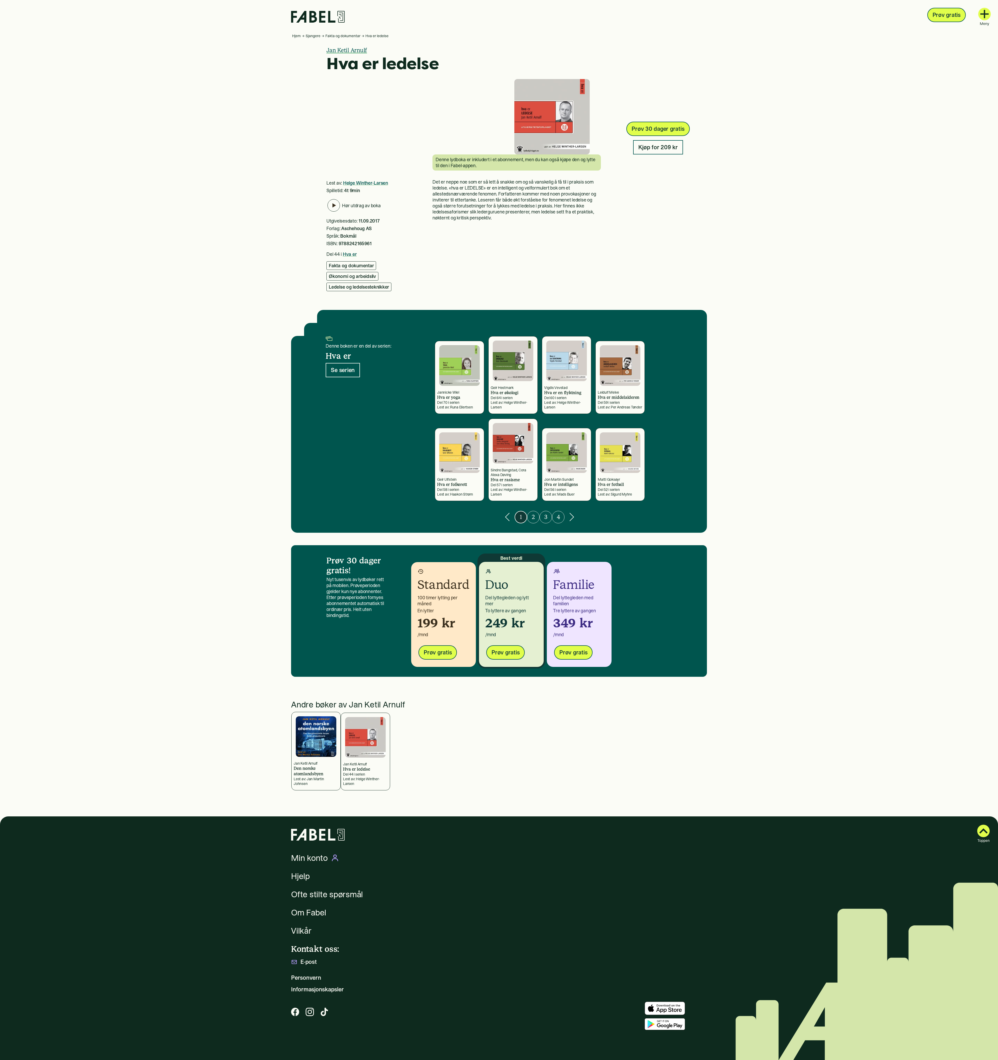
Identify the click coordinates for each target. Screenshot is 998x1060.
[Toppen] (983, 831)
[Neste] (571, 517)
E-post (308, 962)
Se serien (343, 370)
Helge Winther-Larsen (365, 183)
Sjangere (313, 35)
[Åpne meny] (984, 14)
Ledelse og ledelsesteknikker (359, 287)
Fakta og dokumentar (342, 35)
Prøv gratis (947, 15)
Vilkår (301, 931)
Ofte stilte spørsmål (327, 894)
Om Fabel (308, 913)
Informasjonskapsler (317, 989)
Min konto (309, 858)
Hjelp (300, 876)
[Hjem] (318, 17)
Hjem (296, 35)
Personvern (306, 977)
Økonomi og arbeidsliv (352, 276)
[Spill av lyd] (333, 205)
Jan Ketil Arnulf (346, 50)
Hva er (350, 254)
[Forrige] (507, 517)
